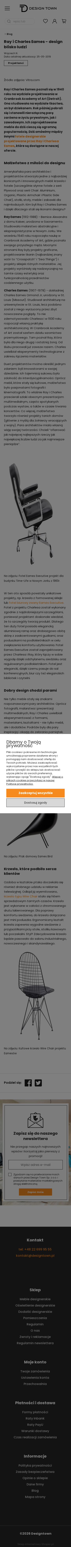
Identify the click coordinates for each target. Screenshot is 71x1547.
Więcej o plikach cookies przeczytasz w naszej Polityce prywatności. (34, 780)
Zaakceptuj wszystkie (36, 793)
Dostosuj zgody (35, 802)
